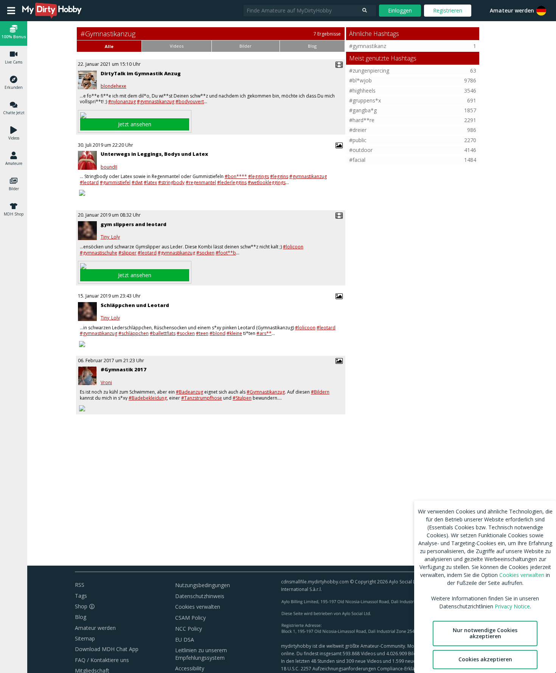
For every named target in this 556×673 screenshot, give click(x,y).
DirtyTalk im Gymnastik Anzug (141, 73)
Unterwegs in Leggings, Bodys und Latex (154, 153)
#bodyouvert (189, 101)
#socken (205, 253)
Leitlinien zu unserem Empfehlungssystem (201, 654)
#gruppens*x (365, 100)
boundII (109, 167)
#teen (202, 333)
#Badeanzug (189, 392)
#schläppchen (133, 333)
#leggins (279, 176)
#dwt (137, 182)
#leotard (89, 182)
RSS (79, 584)
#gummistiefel (115, 182)
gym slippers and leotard (133, 224)
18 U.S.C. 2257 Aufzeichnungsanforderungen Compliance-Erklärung (352, 668)
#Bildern (320, 392)
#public (358, 140)
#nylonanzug (122, 101)
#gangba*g (363, 110)
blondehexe (113, 86)
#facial (357, 159)
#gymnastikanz (367, 46)
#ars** (264, 333)
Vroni (106, 383)
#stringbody (171, 182)
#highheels (362, 90)
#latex (150, 182)
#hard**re (361, 120)
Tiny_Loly (110, 237)
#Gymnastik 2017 (123, 369)
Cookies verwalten (197, 606)
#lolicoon (293, 246)
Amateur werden (512, 10)
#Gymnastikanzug (266, 392)
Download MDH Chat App (106, 649)
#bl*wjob (360, 80)
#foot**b (226, 253)
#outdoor (361, 150)
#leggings (258, 176)
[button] (541, 11)
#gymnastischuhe (98, 253)
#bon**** (236, 176)
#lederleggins (232, 182)
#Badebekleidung (148, 398)
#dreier (358, 129)
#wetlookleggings (267, 182)
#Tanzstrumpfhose (201, 398)
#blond (217, 333)
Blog (80, 616)
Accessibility (189, 668)
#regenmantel (201, 182)
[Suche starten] (364, 10)
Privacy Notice (512, 606)
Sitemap (85, 638)
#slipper (127, 253)
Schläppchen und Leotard (135, 305)
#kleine (234, 333)
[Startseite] (52, 11)
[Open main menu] (11, 11)
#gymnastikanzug (155, 101)
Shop (81, 606)
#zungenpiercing (369, 70)
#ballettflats (162, 333)
